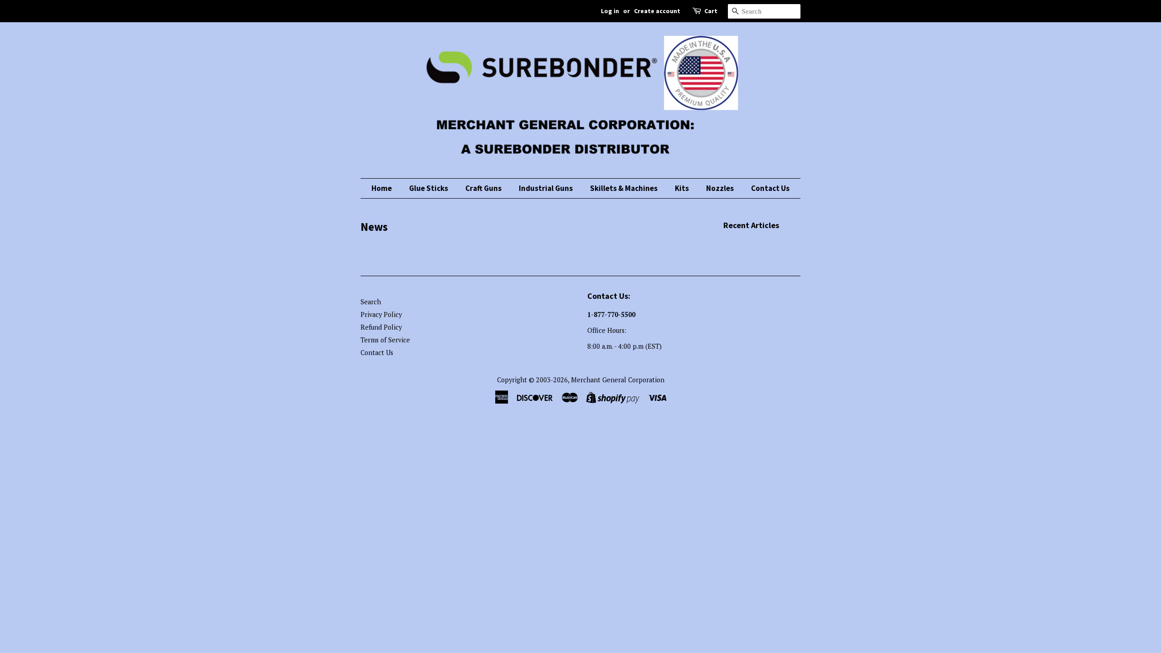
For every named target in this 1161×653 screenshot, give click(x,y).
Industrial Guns (546, 188)
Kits (682, 188)
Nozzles (720, 188)
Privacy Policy (381, 314)
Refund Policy (381, 327)
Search (371, 301)
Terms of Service (385, 340)
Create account (657, 11)
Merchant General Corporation (617, 379)
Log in (610, 11)
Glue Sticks (428, 188)
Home (381, 188)
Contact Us (770, 188)
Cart (710, 11)
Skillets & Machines (624, 188)
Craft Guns (483, 188)
